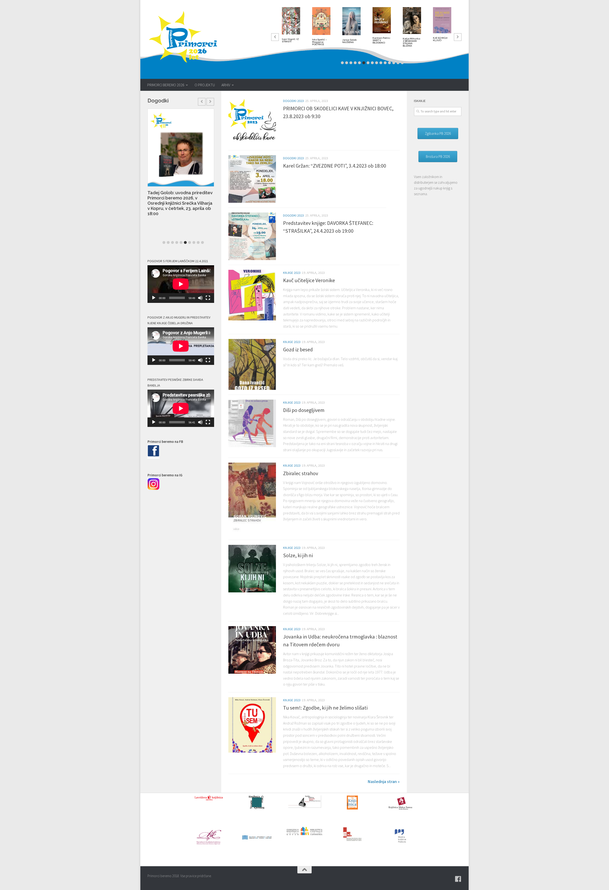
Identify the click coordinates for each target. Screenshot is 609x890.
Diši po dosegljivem (303, 410)
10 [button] (380, 62)
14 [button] (398, 62)
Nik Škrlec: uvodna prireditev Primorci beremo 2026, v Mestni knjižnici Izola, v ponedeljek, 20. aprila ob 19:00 (189, 194)
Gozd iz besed (298, 349)
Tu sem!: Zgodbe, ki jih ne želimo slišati (325, 707)
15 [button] (402, 62)
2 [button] (346, 62)
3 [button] (350, 62)
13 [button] (393, 62)
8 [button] (372, 62)
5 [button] (359, 62)
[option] (291, 27)
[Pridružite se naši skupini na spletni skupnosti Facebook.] (458, 879)
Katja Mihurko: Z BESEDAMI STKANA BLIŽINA (412, 42)
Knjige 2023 (291, 273)
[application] (180, 284)
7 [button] (368, 62)
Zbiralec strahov (300, 473)
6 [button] (363, 62)
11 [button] (385, 62)
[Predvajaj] (153, 297)
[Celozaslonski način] (208, 297)
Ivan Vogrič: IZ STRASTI (290, 40)
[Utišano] (200, 297)
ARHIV (225, 84)
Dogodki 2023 (293, 101)
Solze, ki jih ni (298, 555)
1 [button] (342, 62)
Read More (168, 214)
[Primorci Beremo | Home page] (186, 37)
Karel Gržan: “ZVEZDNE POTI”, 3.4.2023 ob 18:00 (334, 165)
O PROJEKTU (205, 84)
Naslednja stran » (384, 781)
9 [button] (376, 62)
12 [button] (389, 62)
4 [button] (355, 62)
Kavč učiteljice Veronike (309, 280)
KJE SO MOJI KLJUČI (440, 39)
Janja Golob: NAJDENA (349, 41)
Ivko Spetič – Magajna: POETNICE (319, 42)
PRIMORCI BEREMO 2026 (165, 84)
